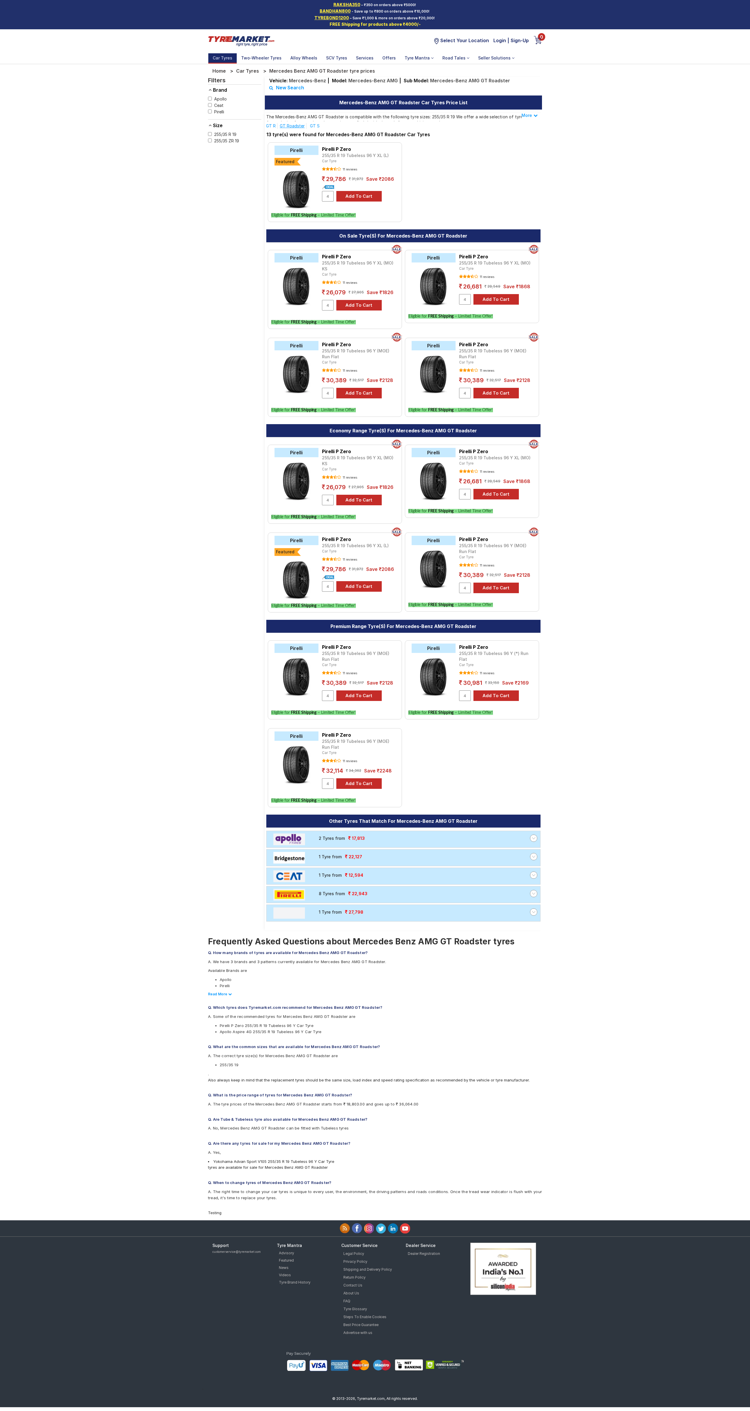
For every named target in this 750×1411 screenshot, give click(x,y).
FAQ (346, 1301)
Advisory (286, 1253)
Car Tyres (222, 57)
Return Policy (354, 1277)
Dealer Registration (424, 1253)
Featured (286, 1260)
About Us (351, 1293)
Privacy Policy (355, 1261)
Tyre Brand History (295, 1282)
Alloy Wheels (303, 57)
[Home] (241, 40)
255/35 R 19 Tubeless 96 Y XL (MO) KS (357, 265)
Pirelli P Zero (336, 149)
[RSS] (345, 1228)
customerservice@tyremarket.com (236, 1251)
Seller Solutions (495, 57)
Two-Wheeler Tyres (261, 57)
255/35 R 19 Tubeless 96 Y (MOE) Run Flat (355, 353)
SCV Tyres (336, 57)
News (284, 1267)
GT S (315, 125)
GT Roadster (292, 125)
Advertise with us (357, 1332)
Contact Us (352, 1285)
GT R (271, 125)
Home (219, 71)
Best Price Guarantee (361, 1325)
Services (365, 57)
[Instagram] (369, 1228)
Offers (389, 57)
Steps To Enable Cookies (364, 1317)
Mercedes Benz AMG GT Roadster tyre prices (322, 71)
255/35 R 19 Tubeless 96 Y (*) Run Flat (494, 656)
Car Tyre (329, 161)
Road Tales (454, 57)
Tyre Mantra (418, 57)
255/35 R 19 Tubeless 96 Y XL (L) (355, 155)
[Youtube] (405, 1228)
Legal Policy (353, 1253)
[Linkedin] (393, 1228)
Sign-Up (520, 40)
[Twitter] (381, 1228)
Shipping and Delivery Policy (367, 1269)
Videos (285, 1275)
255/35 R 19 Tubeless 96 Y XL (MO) (495, 262)
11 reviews (349, 169)
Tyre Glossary (355, 1309)
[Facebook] (357, 1228)
